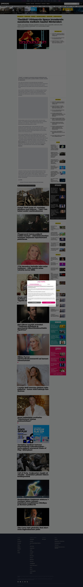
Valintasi (48, 284)
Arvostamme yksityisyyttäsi (34, 284)
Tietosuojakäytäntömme (51, 305)
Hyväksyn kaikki (48, 302)
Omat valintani (34, 302)
